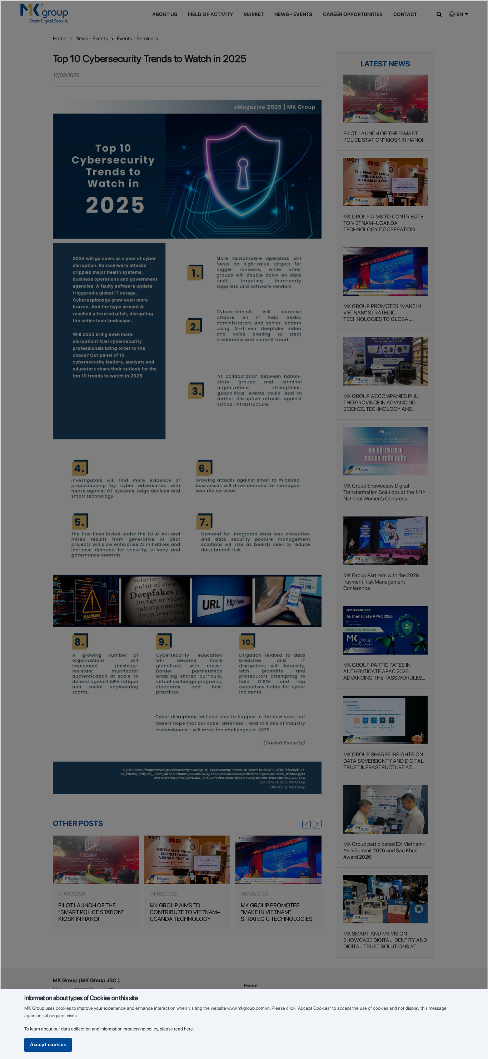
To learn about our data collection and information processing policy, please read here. (109, 1029)
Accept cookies (48, 1044)
